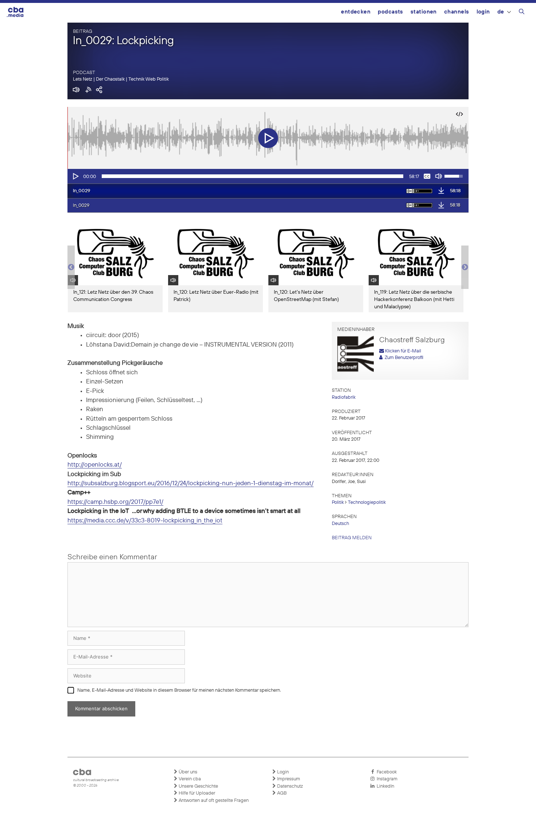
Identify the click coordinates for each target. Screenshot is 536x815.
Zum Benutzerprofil (402, 357)
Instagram (385, 779)
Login (483, 12)
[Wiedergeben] (75, 176)
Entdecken (355, 12)
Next (465, 267)
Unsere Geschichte (198, 786)
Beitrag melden (352, 538)
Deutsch (340, 523)
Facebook (385, 772)
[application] (268, 176)
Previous (71, 267)
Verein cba (189, 779)
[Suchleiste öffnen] (521, 13)
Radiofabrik (344, 397)
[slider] (252, 176)
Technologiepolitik (367, 502)
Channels (456, 12)
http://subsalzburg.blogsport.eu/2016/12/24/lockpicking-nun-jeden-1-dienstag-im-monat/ (190, 483)
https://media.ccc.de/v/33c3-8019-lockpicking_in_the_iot (144, 521)
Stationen (424, 12)
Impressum (288, 779)
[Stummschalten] (438, 176)
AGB (281, 793)
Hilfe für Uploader (196, 793)
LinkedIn (384, 786)
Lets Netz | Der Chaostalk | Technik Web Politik (121, 79)
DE (500, 12)
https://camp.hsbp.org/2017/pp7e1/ (115, 502)
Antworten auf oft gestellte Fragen (213, 800)
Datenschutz (289, 786)
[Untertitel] (427, 176)
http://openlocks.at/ (94, 465)
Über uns (187, 772)
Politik (338, 502)
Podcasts (390, 12)
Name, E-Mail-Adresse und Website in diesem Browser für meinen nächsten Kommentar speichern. (179, 690)
